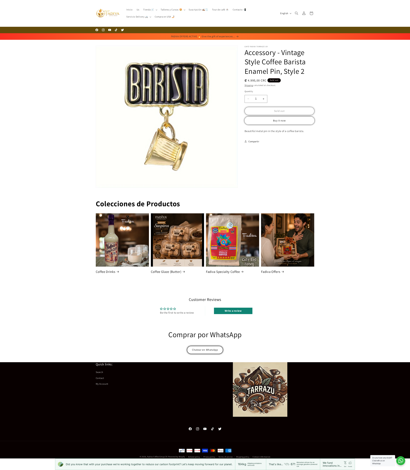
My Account (102, 383)
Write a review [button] (233, 310)
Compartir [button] (253, 141)
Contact (100, 378)
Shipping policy (242, 457)
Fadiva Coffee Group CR (157, 456)
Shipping (249, 85)
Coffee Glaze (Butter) (166, 272)
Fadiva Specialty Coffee (223, 272)
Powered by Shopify (176, 456)
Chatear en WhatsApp (205, 349)
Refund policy (194, 457)
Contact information (261, 457)
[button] (150, 9)
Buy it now (279, 120)
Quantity (249, 91)
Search (99, 372)
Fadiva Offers (270, 272)
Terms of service (225, 457)
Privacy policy (209, 457)
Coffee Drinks (105, 272)
